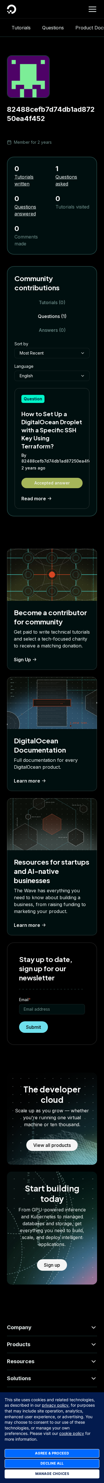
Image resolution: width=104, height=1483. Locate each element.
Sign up (52, 1265)
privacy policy (55, 1405)
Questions (53, 28)
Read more (33, 498)
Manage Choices (52, 1473)
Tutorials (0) (52, 302)
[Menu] (92, 9)
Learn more (27, 781)
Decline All (52, 1463)
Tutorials (21, 28)
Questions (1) (52, 316)
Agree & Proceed (52, 1453)
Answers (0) (52, 330)
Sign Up (22, 659)
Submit (33, 1027)
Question (33, 398)
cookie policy (71, 1433)
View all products (52, 1145)
